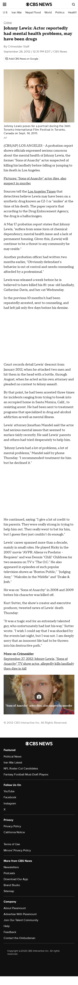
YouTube (9, 791)
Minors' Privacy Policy (17, 850)
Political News (12, 756)
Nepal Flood (33, 12)
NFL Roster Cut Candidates (21, 768)
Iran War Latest (13, 762)
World (48, 12)
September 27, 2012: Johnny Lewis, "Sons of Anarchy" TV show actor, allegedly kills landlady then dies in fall (39, 664)
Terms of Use (12, 844)
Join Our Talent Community (21, 920)
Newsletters (11, 867)
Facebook (10, 797)
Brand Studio (12, 885)
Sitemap (9, 891)
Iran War (17, 12)
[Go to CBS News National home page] (39, 4)
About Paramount (15, 908)
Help (7, 926)
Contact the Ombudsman (19, 938)
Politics (59, 12)
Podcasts (9, 873)
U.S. (5, 12)
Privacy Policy (12, 826)
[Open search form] (73, 4)
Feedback (10, 932)
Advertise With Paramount (20, 914)
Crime (8, 22)
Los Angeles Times (42, 191)
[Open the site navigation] (14, 4)
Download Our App (16, 879)
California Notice (14, 832)
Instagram (10, 803)
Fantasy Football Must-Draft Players (26, 774)
